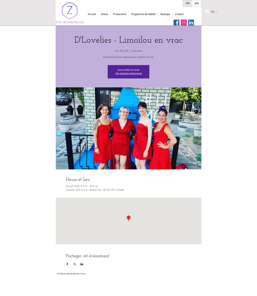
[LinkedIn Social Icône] (191, 22)
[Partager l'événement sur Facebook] (67, 264)
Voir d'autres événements (128, 73)
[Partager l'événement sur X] (74, 264)
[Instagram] (184, 22)
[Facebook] (176, 22)
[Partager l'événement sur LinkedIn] (81, 264)
